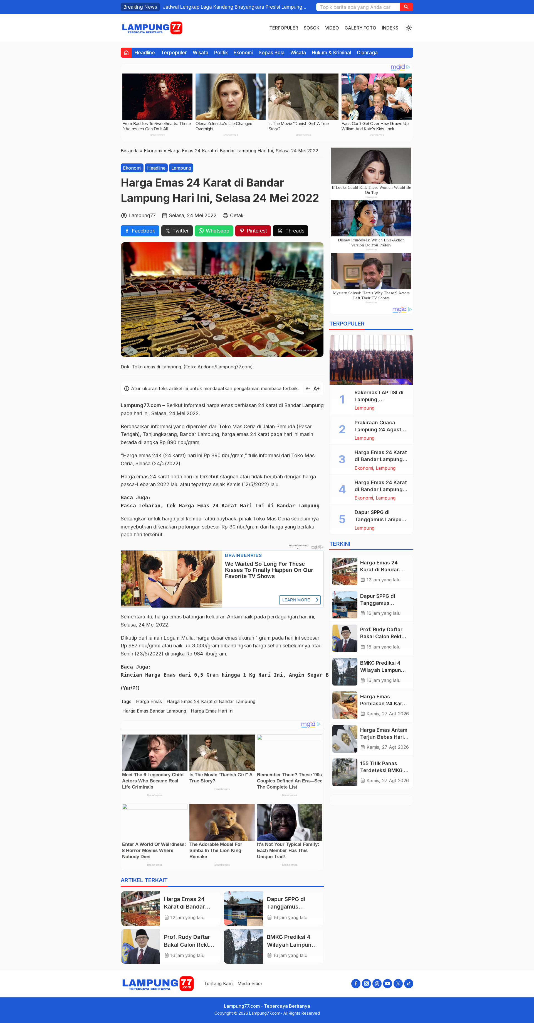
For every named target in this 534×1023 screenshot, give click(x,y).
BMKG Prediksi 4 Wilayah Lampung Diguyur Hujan (291, 945)
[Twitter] (398, 983)
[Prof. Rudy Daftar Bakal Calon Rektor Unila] (140, 946)
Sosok (312, 28)
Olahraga (367, 52)
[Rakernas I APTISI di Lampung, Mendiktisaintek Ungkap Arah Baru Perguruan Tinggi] (371, 360)
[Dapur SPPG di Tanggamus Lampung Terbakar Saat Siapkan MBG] (243, 908)
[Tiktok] (408, 983)
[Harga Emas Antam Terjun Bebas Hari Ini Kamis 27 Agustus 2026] (344, 739)
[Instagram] (366, 983)
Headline (145, 52)
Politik (221, 52)
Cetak (237, 215)
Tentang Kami (218, 983)
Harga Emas (149, 701)
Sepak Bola (272, 52)
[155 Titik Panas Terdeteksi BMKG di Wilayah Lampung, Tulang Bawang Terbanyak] (344, 772)
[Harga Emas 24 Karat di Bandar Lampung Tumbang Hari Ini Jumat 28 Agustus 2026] (140, 908)
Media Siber (250, 983)
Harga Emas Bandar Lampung (154, 711)
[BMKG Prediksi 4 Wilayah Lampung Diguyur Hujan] (243, 946)
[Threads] (377, 983)
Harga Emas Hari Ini (212, 711)
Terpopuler (283, 28)
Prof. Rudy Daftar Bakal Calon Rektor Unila (189, 945)
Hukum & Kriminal (331, 52)
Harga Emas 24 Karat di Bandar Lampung (211, 701)
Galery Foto (360, 28)
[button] (406, 7)
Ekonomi (243, 52)
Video (332, 28)
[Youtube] (387, 983)
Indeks (390, 28)
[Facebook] (355, 983)
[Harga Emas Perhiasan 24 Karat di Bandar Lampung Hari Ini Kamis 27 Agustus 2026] (344, 705)
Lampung (181, 168)
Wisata (200, 52)
